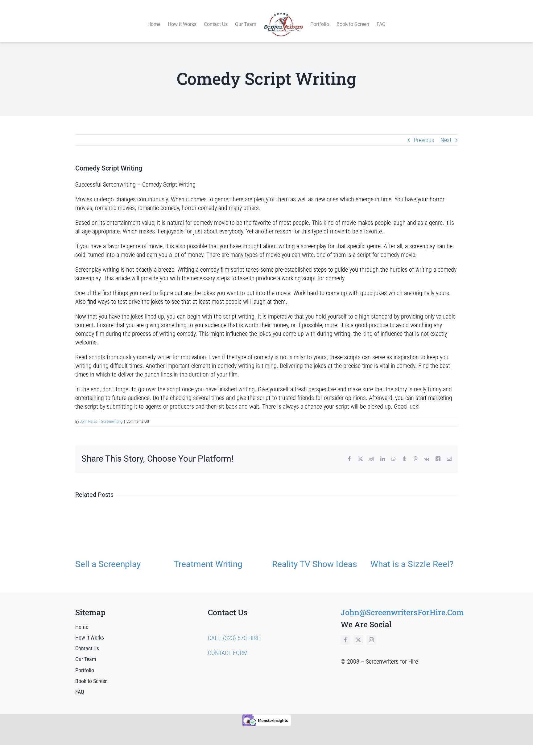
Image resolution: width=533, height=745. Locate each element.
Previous (424, 140)
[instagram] (371, 640)
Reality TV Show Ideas (314, 564)
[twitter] (358, 640)
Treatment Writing (208, 564)
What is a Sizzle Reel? (411, 564)
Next (446, 140)
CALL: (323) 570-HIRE (234, 638)
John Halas (88, 421)
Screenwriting (111, 421)
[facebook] (345, 640)
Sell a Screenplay (108, 564)
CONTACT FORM (228, 653)
